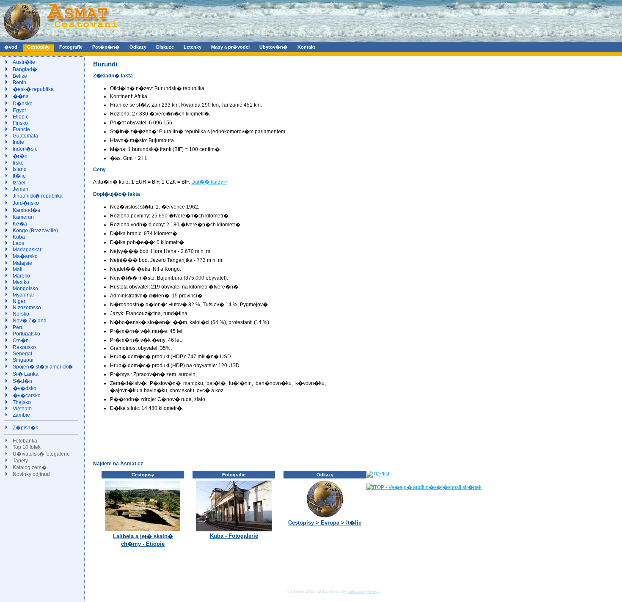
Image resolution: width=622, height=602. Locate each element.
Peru (18, 327)
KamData (355, 591)
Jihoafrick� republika (38, 196)
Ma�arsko (25, 256)
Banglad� (25, 69)
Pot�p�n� (106, 46)
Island (20, 169)
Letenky (192, 46)
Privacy (373, 591)
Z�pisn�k (25, 428)
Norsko (21, 314)
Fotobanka (25, 441)
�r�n (20, 156)
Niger (19, 301)
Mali (17, 269)
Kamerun (23, 217)
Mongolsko (25, 288)
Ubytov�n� (273, 46)
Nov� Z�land (30, 321)
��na (21, 96)
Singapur (23, 360)
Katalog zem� (30, 467)
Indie (18, 142)
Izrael (19, 183)
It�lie (19, 176)
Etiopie (21, 117)
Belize (20, 76)
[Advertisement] (247, 436)
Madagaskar (27, 250)
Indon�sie (25, 149)
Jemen (20, 189)
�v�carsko (27, 396)
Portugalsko (26, 334)
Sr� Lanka (26, 374)
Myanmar (23, 295)
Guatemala (25, 136)
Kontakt (306, 46)
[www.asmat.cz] (60, 41)
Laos (18, 243)
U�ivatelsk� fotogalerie (41, 454)
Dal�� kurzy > (209, 182)
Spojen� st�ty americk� (43, 367)
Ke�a (20, 224)
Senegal (22, 354)
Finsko (20, 123)
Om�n (21, 341)
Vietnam (22, 409)
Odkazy (137, 46)
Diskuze (165, 46)
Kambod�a (26, 210)
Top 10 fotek (27, 447)
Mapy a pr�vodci (230, 46)
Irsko (18, 163)
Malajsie (22, 263)
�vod (10, 46)
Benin (19, 82)
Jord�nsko (26, 203)
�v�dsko (24, 388)
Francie (21, 129)
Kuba (19, 237)
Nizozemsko (27, 308)
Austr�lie (24, 62)
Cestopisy (38, 46)
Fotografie (71, 46)
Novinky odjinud (31, 474)
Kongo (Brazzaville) (35, 231)
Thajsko (22, 402)
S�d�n (22, 381)
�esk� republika (33, 89)
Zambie (21, 415)
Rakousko (24, 347)
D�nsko (23, 104)
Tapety (20, 461)
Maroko (21, 276)
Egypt (19, 110)
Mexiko (21, 282)
